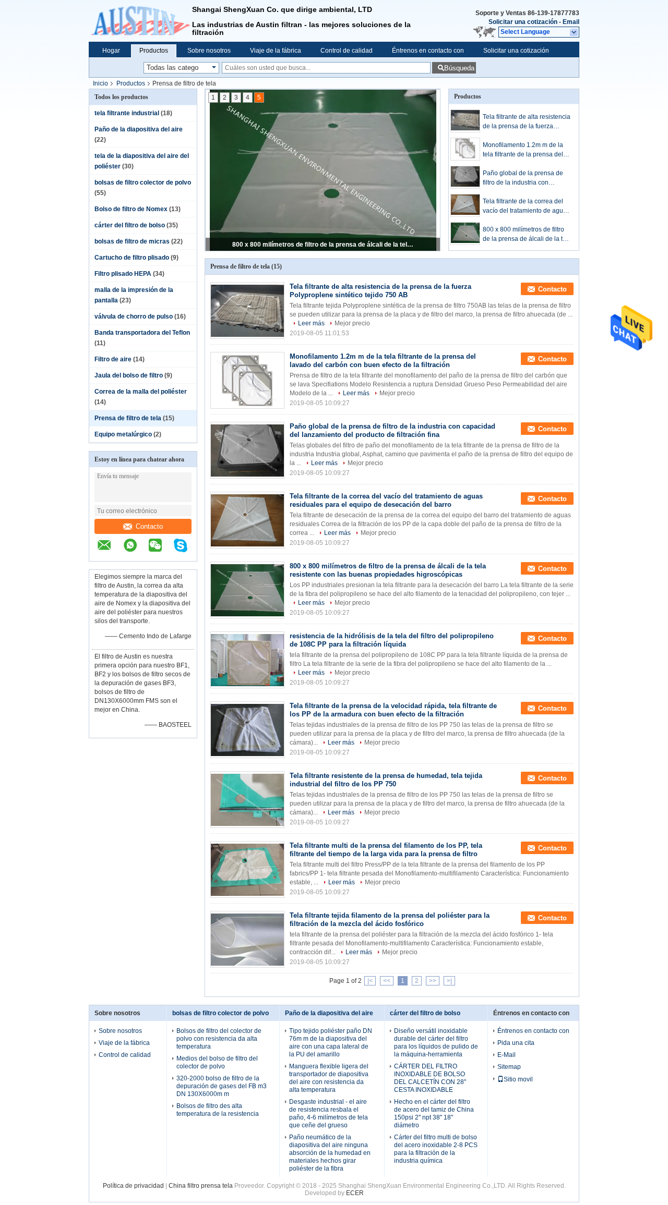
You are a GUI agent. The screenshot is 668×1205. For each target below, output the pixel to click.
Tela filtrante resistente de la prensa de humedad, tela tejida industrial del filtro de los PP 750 (386, 780)
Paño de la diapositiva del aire (138, 129)
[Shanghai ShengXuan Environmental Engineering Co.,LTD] (140, 21)
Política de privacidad (133, 1185)
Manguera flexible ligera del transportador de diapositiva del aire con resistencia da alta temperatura (328, 1078)
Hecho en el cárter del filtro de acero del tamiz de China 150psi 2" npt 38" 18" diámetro (434, 1113)
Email (571, 22)
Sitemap (509, 1066)
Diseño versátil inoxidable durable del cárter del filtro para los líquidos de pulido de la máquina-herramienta (436, 1042)
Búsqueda (459, 68)
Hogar (111, 50)
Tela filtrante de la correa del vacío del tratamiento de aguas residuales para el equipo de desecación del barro (526, 206)
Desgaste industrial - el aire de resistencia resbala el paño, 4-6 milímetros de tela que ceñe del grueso (328, 1113)
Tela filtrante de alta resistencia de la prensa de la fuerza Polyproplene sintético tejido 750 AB (526, 122)
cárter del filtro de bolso (129, 225)
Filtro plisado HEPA (122, 273)
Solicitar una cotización (522, 22)
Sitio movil (518, 1079)
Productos (153, 50)
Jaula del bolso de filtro (128, 375)
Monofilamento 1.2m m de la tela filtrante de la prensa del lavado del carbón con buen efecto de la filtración (523, 150)
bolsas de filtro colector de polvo (142, 182)
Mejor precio (352, 323)
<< (386, 980)
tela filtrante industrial (126, 113)
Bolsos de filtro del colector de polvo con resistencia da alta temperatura (218, 1038)
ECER (355, 1193)
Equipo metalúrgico (123, 434)
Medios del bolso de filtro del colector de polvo (217, 1062)
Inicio (100, 83)
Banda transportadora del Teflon (142, 332)
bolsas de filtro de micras (132, 241)
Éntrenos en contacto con (428, 50)
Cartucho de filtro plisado (131, 257)
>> (432, 980)
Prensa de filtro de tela (127, 418)
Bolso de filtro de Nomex (131, 209)
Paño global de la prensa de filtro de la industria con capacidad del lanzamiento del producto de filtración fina (526, 178)
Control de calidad (346, 50)
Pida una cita (515, 1042)
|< (370, 980)
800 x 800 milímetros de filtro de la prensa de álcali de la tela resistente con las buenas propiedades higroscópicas (323, 244)
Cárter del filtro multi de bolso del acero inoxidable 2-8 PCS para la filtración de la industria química (436, 1149)
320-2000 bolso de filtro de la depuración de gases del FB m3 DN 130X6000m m (221, 1086)
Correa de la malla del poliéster (140, 391)
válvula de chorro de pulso (133, 316)
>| (449, 980)
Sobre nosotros (209, 50)
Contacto (149, 526)
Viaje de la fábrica (275, 50)
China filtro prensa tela (201, 1185)
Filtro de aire (113, 359)
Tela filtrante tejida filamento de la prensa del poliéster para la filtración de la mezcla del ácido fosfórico (390, 919)
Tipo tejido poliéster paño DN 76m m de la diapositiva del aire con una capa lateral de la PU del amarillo (330, 1042)
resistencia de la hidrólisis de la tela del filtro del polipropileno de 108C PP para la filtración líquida (392, 640)
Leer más (311, 323)
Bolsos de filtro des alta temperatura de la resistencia (217, 1109)
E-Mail (506, 1054)
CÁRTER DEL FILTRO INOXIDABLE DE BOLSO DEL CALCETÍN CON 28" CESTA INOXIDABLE (430, 1078)
